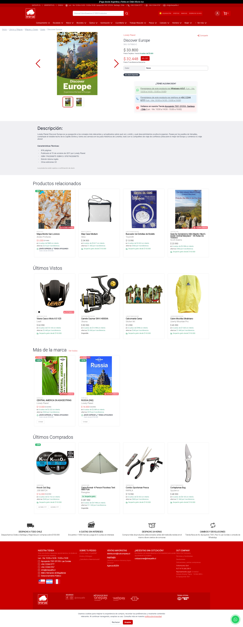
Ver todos (73, 350)
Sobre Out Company (183, 553)
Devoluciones (180, 559)
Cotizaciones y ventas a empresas (188, 562)
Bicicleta (80, 23)
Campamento (41, 23)
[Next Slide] (116, 63)
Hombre (175, 23)
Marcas (184, 13)
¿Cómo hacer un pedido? (88, 553)
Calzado (163, 23)
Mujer (187, 23)
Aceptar (127, 622)
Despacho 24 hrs (195, 13)
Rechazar (116, 622)
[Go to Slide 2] (79, 102)
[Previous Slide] (38, 63)
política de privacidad (153, 616)
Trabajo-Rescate (136, 23)
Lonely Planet (129, 35)
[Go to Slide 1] (68, 102)
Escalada (56, 23)
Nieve (68, 23)
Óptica (92, 23)
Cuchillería (119, 23)
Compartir (204, 35)
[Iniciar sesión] (217, 13)
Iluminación (105, 23)
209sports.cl (49, 5)
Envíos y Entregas (85, 556)
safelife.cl (36, 5)
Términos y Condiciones (184, 556)
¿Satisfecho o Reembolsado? (89, 559)
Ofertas (176, 13)
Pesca (151, 23)
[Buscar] (127, 13)
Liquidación (166, 13)
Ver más (200, 23)
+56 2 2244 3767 (154, 5)
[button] (77, 63)
